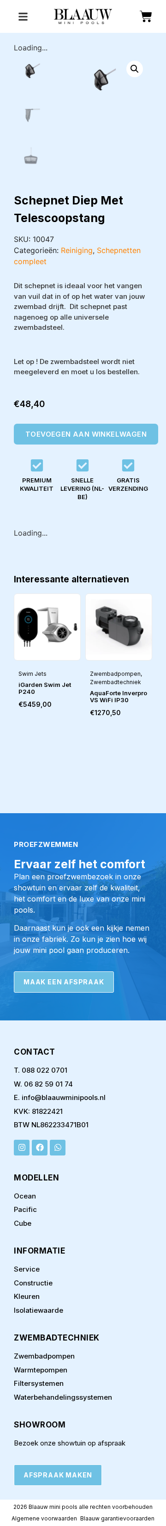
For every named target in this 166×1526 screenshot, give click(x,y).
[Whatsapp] (57, 1147)
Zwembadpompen (115, 673)
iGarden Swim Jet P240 (44, 688)
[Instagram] (22, 1147)
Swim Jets (32, 673)
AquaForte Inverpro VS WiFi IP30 (118, 696)
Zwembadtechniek (115, 682)
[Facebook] (39, 1147)
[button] (134, 69)
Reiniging (77, 250)
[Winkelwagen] (146, 16)
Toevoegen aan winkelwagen (86, 434)
